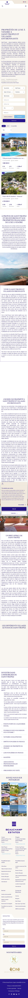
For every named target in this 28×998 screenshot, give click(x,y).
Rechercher (14, 120)
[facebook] (9, 994)
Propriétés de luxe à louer (20, 861)
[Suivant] (25, 145)
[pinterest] (19, 994)
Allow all (14, 508)
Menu (25, 6)
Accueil (3, 79)
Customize (13, 513)
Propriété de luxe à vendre (11, 79)
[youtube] (14, 994)
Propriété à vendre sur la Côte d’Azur (9, 81)
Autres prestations (8, 116)
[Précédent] (3, 145)
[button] (2, 6)
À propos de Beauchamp (18, 891)
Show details (21, 504)
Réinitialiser (19, 116)
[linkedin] (16, 994)
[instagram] (11, 994)
